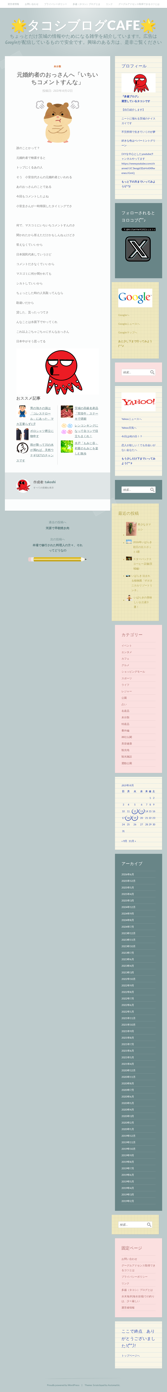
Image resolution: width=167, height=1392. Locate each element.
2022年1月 (127, 1011)
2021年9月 (127, 1031)
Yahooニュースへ (131, 418)
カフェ (125, 658)
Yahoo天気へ (129, 427)
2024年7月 (127, 926)
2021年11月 (128, 1018)
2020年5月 (127, 1103)
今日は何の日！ (130, 436)
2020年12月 (128, 1070)
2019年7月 (127, 1168)
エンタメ (126, 652)
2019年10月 (128, 1148)
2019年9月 (127, 1155)
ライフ (125, 684)
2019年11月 (128, 1142)
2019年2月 (127, 1200)
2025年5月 (127, 887)
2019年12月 (128, 1135)
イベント (126, 645)
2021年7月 (127, 1044)
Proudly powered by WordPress (63, 1385)
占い (124, 704)
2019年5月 (127, 1181)
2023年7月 (127, 952)
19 (135, 818)
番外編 (125, 730)
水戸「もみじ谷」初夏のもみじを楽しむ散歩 (86, 448)
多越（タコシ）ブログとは (86, 4)
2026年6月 (127, 874)
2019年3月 (127, 1194)
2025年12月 (128, 880)
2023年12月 (128, 933)
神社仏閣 (126, 736)
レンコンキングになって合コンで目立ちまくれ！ (86, 431)
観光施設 (126, 756)
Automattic (114, 1385)
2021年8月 (127, 1037)
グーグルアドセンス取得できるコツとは (138, 4)
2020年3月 (127, 1116)
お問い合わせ (31, 4)
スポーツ (126, 678)
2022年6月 (127, 1004)
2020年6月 (127, 1096)
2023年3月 (127, 972)
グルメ (125, 665)
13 (141, 811)
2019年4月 (127, 1187)
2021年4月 (127, 1063)
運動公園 (126, 763)
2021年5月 (127, 1057)
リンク (109, 4)
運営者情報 (13, 4)
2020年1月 (127, 1129)
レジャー (126, 691)
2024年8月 (127, 919)
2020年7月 (127, 1089)
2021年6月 (127, 1050)
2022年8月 (127, 991)
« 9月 (124, 840)
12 (135, 811)
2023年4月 (127, 965)
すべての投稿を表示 (43, 487)
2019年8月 (127, 1161)
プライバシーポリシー (55, 4)
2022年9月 (127, 985)
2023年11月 (128, 939)
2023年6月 (127, 959)
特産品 (125, 723)
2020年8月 (127, 1083)
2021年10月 (128, 1024)
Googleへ (123, 314)
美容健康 (126, 743)
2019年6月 (127, 1174)
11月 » (132, 840)
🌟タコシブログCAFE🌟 (83, 25)
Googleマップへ (127, 332)
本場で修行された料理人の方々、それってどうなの (58, 544)
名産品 (125, 710)
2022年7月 (127, 998)
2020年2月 (127, 1122)
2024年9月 (127, 913)
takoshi (50, 482)
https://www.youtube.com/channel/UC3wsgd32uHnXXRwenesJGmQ (138, 168)
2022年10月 (128, 978)
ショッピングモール (133, 671)
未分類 (57, 66)
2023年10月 (128, 946)
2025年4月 (127, 893)
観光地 (125, 749)
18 (128, 818)
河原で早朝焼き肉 (57, 525)
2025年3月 (127, 900)
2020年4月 (127, 1109)
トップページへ (130, 1355)
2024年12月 (128, 906)
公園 (124, 697)
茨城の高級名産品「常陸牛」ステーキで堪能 (86, 413)
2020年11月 (128, 1076)
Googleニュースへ (129, 323)
